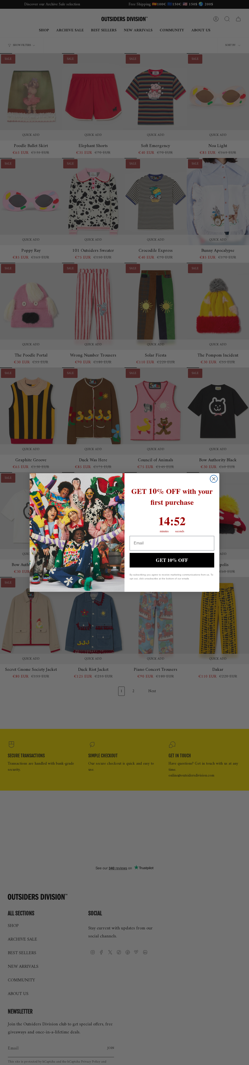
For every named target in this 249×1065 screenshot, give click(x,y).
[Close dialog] (213, 478)
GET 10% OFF (172, 560)
